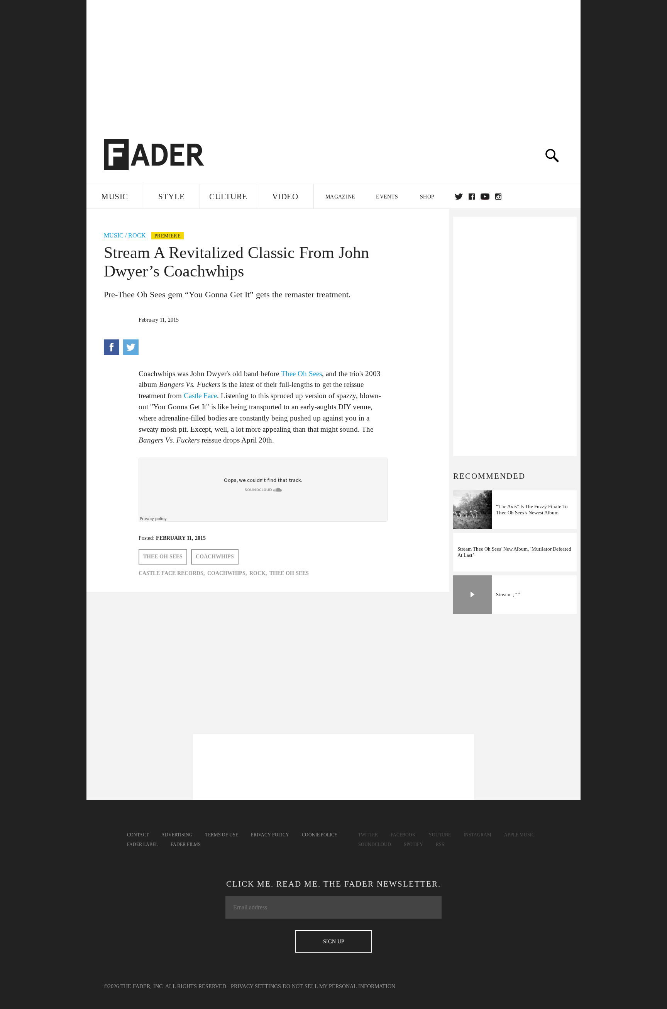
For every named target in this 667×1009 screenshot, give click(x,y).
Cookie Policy (320, 835)
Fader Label (142, 844)
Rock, (258, 573)
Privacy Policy (270, 835)
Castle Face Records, (172, 573)
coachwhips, (227, 573)
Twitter (459, 196)
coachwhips (215, 557)
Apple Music (519, 835)
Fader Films (186, 844)
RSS (440, 844)
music (114, 235)
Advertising (177, 835)
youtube (485, 196)
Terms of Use (221, 835)
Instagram (477, 835)
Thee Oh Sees (301, 374)
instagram (498, 196)
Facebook (403, 835)
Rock (137, 235)
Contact (138, 835)
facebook (472, 196)
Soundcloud (374, 844)
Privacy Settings (256, 986)
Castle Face (200, 396)
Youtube (439, 835)
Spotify (413, 844)
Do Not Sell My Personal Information (339, 986)
